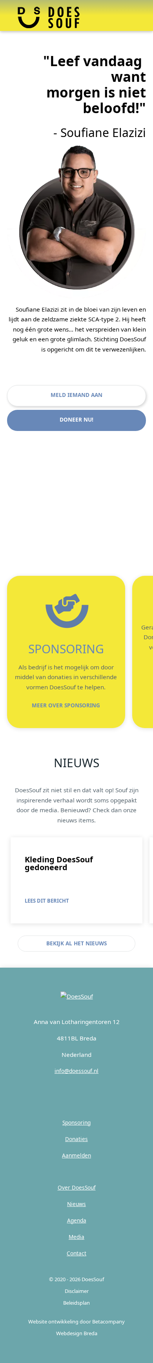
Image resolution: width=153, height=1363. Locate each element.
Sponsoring (76, 1122)
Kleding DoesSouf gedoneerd (59, 864)
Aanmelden (76, 1155)
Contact (76, 1253)
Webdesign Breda (76, 1333)
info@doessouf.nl (76, 1071)
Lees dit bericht (47, 900)
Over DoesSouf (77, 1187)
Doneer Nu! (76, 419)
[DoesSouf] (76, 996)
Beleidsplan (76, 1302)
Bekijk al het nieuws (76, 943)
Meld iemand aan (76, 394)
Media (76, 1236)
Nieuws (76, 1204)
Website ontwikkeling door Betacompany (76, 1321)
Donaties (76, 1139)
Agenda (76, 1220)
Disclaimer (77, 1290)
